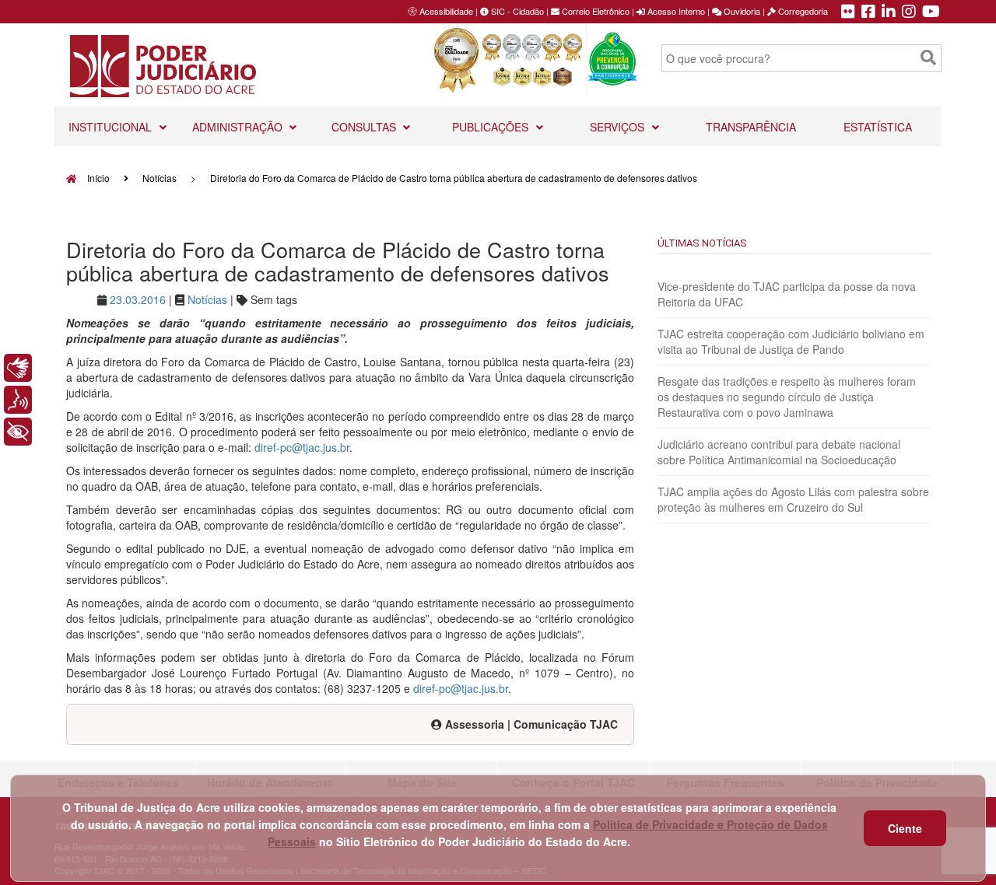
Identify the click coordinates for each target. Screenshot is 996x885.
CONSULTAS (365, 127)
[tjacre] (888, 12)
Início (97, 177)
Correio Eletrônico (594, 11)
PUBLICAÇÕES (491, 127)
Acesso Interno (675, 11)
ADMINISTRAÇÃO (239, 127)
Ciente (905, 828)
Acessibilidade (446, 11)
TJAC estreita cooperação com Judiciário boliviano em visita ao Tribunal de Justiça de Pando (791, 341)
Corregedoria (802, 11)
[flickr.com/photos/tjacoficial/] (848, 12)
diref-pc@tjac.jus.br (301, 447)
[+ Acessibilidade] (18, 432)
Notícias (159, 177)
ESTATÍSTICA (877, 127)
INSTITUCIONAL (111, 127)
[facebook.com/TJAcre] (868, 12)
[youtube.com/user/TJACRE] (931, 12)
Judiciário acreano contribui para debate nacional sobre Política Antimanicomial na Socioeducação (779, 451)
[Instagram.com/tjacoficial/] (908, 12)
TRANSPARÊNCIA (751, 127)
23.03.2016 (138, 299)
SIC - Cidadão (516, 11)
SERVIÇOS (618, 127)
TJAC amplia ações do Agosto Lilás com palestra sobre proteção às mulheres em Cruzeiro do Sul (793, 499)
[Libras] (18, 368)
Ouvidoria (740, 11)
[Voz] (18, 400)
